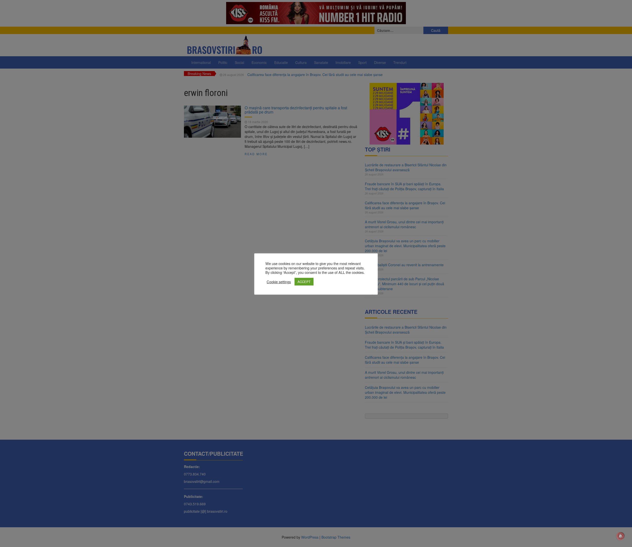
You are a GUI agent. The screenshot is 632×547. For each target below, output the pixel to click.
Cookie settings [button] (279, 282)
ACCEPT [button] (304, 281)
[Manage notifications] (620, 536)
